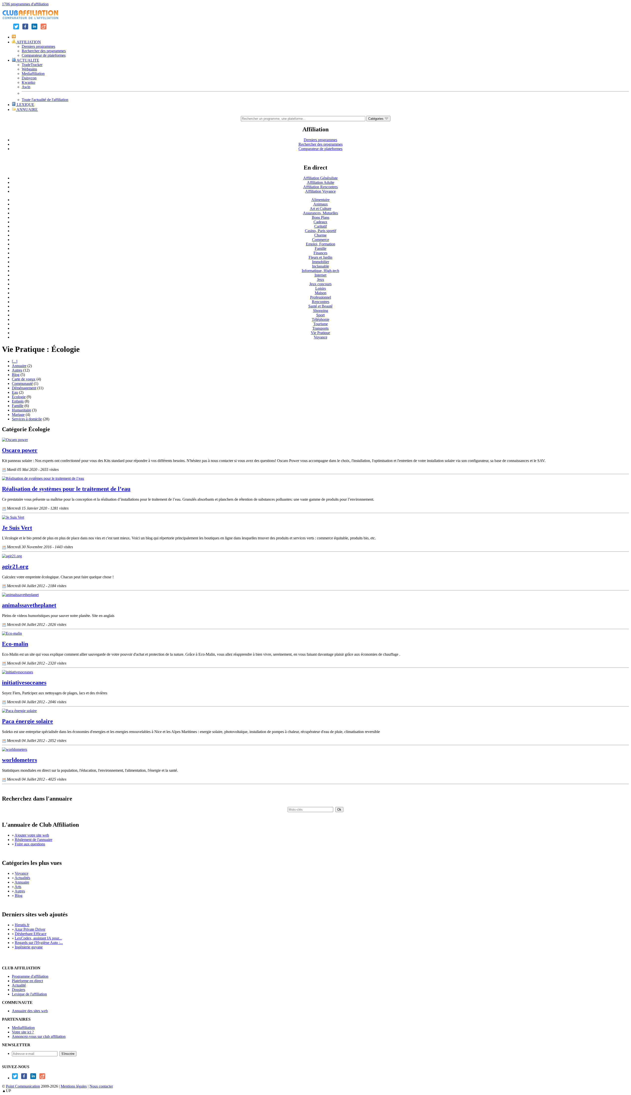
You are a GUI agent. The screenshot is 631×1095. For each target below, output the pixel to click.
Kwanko (28, 82)
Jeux (320, 279)
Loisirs (320, 288)
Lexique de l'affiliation (29, 994)
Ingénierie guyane (29, 947)
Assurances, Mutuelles (320, 213)
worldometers (19, 760)
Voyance (320, 337)
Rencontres (320, 302)
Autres (17, 370)
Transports (320, 328)
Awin (26, 87)
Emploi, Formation (320, 244)
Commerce (320, 240)
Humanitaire (21, 410)
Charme (320, 235)
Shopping (320, 310)
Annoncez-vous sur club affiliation (39, 1036)
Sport (320, 315)
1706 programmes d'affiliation (25, 4)
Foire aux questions (30, 844)
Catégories (376, 118)
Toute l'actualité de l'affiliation (45, 100)
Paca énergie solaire (27, 721)
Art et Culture (320, 208)
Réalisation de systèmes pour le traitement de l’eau (66, 489)
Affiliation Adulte (320, 182)
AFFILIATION (28, 42)
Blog (15, 375)
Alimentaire (320, 200)
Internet (320, 275)
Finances (320, 253)
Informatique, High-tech (320, 271)
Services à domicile (27, 419)
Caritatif (320, 226)
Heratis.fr (22, 925)
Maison (320, 293)
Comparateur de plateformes (44, 55)
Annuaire (19, 366)
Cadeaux (320, 222)
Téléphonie (320, 319)
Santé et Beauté (320, 306)
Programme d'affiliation (30, 976)
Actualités (22, 878)
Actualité (19, 985)
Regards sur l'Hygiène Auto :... (39, 943)
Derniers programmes (38, 46)
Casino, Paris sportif (320, 231)
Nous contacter (101, 1086)
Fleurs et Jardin (320, 257)
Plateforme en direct (27, 981)
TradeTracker (32, 65)
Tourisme (320, 324)
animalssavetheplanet (29, 605)
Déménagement (24, 388)
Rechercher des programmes (44, 51)
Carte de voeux (23, 379)
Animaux (320, 204)
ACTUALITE (27, 60)
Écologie (19, 397)
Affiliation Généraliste (320, 178)
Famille (320, 248)
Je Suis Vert (17, 528)
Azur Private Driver (30, 929)
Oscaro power (19, 450)
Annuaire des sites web (30, 1011)
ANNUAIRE (27, 109)
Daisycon (29, 78)
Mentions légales (74, 1086)
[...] (14, 361)
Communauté (22, 383)
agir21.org (15, 566)
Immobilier (320, 262)
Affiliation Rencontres (320, 187)
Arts (18, 887)
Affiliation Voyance (320, 191)
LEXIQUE (25, 105)
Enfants (18, 401)
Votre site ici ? (23, 1032)
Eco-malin (15, 644)
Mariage (18, 414)
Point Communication (23, 1086)
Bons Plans (320, 217)
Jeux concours (320, 284)
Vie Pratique (320, 333)
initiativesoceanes (24, 682)
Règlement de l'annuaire (33, 840)
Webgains (29, 69)
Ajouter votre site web (32, 835)
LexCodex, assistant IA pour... (38, 938)
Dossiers (18, 990)
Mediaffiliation (33, 73)
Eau (15, 392)
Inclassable (320, 266)
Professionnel (320, 297)
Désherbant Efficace (30, 934)
